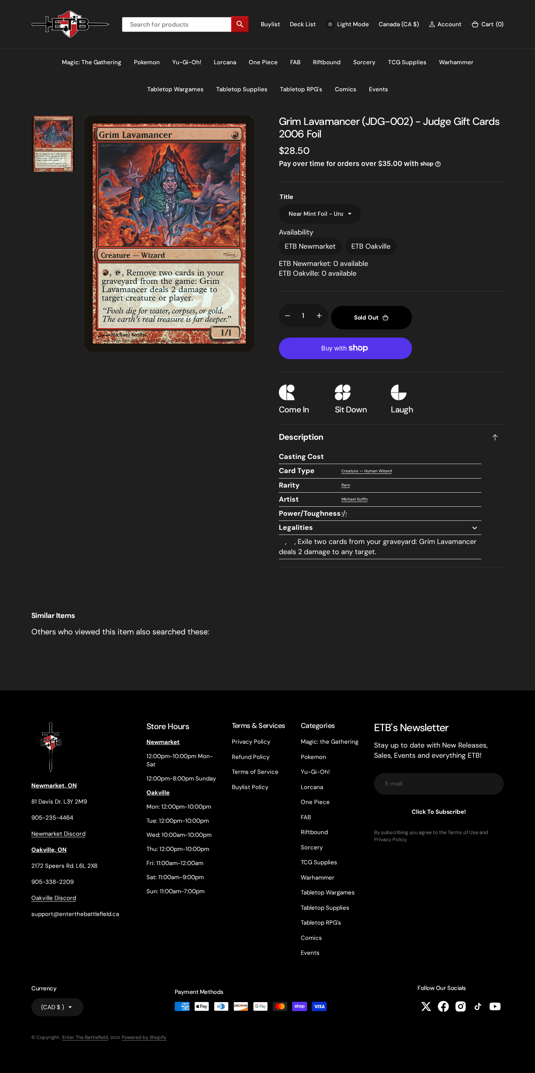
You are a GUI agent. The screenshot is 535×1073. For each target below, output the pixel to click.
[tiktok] (477, 1006)
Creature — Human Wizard (367, 470)
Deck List (303, 24)
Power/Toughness (310, 513)
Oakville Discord (53, 898)
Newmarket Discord (58, 834)
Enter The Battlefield (85, 1037)
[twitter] (426, 1006)
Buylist (270, 24)
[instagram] (460, 1006)
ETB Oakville (370, 246)
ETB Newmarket (310, 246)
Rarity (289, 485)
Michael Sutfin (355, 499)
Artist (289, 499)
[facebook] (443, 1006)
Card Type (296, 470)
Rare (346, 485)
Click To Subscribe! (439, 812)
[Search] (240, 24)
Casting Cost (301, 456)
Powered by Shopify (144, 1037)
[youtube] (495, 1006)
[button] (445, 24)
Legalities (296, 527)
